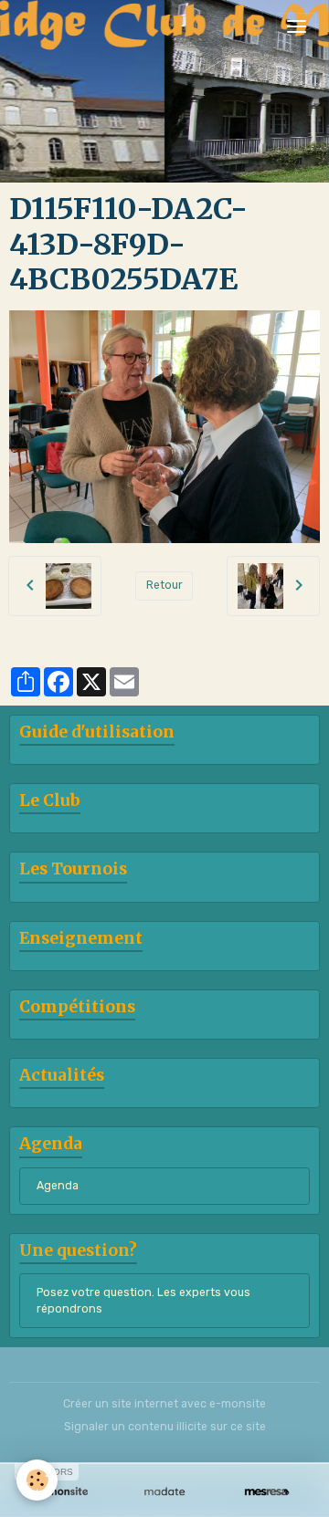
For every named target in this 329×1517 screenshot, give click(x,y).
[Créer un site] (62, 1492)
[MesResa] (267, 1492)
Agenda (58, 1185)
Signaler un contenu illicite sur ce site (165, 1426)
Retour (164, 585)
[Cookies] (37, 1480)
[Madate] (164, 1492)
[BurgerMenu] (296, 26)
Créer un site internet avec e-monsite (164, 1403)
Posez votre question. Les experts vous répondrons (143, 1300)
